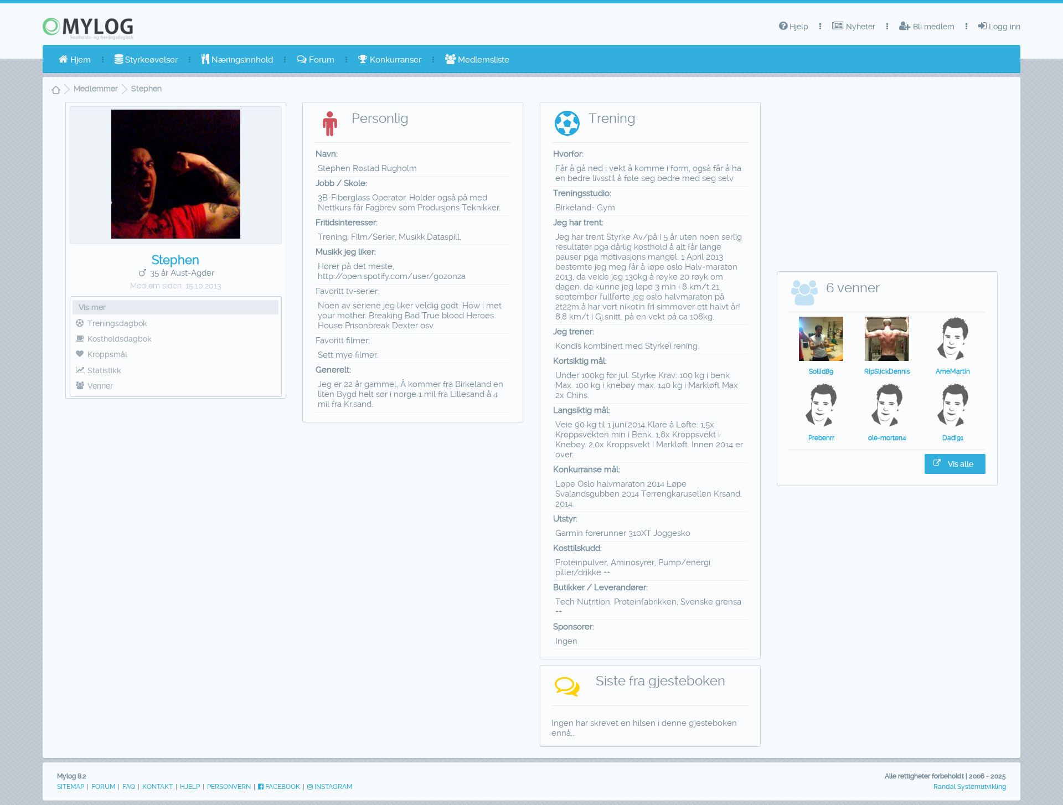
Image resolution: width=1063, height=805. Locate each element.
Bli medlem (932, 26)
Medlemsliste (482, 60)
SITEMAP (70, 787)
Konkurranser (394, 60)
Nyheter (859, 26)
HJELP (190, 787)
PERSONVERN (229, 787)
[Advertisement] (175, 486)
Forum (320, 60)
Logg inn (1003, 26)
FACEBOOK (282, 787)
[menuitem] (75, 60)
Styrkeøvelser (150, 60)
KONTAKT (157, 787)
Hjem (79, 60)
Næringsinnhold (241, 60)
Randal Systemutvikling (969, 787)
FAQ (128, 787)
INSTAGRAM (332, 787)
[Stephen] (175, 236)
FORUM (103, 787)
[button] (955, 464)
